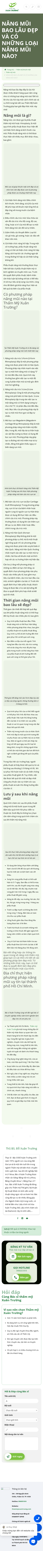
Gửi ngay (17, 1456)
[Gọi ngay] (32, 6)
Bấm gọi (24, 1277)
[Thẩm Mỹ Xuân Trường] (12, 7)
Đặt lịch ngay (24, 1256)
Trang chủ (10, 70)
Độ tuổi (8, 1405)
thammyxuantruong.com (21, 1509)
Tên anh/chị (10, 1396)
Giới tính (9, 1415)
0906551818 (22, 1501)
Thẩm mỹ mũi (10, 72)
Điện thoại (9, 1425)
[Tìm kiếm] (26, 6)
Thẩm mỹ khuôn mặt (23, 70)
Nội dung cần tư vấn (14, 1434)
